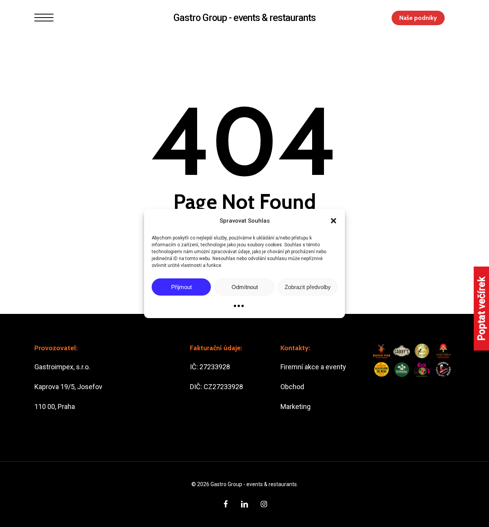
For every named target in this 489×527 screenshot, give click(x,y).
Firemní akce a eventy (313, 367)
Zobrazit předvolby (308, 287)
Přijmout (181, 287)
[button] (333, 221)
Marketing (295, 407)
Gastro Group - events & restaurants (244, 18)
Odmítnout (245, 287)
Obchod (292, 387)
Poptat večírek (481, 308)
